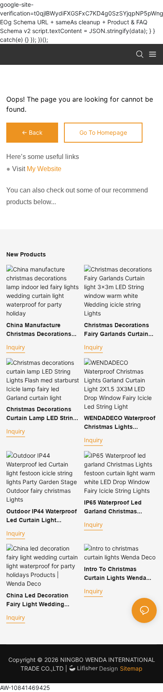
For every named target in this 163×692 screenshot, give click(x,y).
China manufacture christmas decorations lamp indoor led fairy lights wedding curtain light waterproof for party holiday (40, 330)
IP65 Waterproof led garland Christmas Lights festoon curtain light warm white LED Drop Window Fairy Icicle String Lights (119, 507)
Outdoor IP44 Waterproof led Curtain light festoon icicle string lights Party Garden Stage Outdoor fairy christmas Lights (41, 516)
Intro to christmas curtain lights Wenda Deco (115, 574)
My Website (44, 168)
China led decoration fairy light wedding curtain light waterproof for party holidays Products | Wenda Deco (41, 600)
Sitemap (131, 668)
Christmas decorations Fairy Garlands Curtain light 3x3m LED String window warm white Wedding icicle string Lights (116, 330)
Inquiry (15, 347)
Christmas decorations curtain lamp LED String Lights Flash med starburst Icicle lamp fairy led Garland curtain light (41, 414)
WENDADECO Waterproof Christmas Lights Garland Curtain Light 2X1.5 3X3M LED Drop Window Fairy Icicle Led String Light (119, 423)
